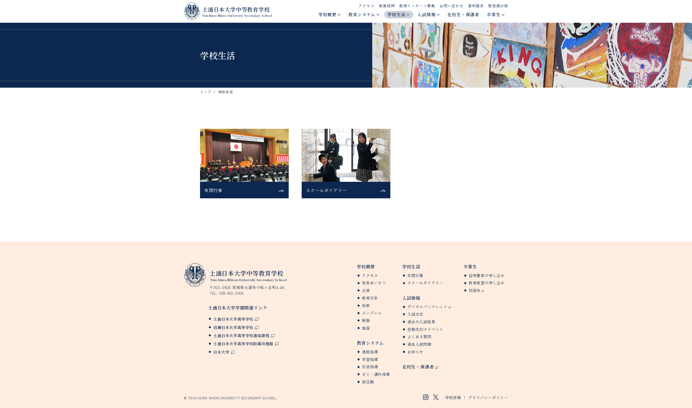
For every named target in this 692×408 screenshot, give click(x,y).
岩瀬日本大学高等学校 (233, 327)
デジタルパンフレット (427, 306)
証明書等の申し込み (487, 275)
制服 (366, 320)
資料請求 (476, 5)
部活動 (368, 381)
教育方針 (370, 298)
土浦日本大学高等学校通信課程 (241, 335)
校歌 (366, 305)
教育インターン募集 (417, 5)
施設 (366, 328)
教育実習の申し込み (487, 282)
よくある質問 (419, 336)
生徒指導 (370, 366)
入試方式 (415, 314)
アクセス (366, 5)
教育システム (361, 14)
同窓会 (475, 290)
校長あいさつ (374, 282)
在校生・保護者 (463, 14)
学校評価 (453, 397)
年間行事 (415, 275)
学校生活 (396, 14)
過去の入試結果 (421, 321)
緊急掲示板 (498, 5)
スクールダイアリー (425, 282)
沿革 (366, 290)
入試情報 (426, 14)
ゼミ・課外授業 (376, 374)
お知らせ (415, 351)
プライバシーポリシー (488, 397)
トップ (205, 91)
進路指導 (370, 351)
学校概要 (327, 14)
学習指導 (370, 359)
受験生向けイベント (425, 329)
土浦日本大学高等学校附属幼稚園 (243, 343)
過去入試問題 (419, 344)
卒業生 (493, 14)
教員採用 (387, 5)
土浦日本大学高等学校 (233, 319)
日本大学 (221, 352)
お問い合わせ (452, 5)
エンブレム (372, 312)
